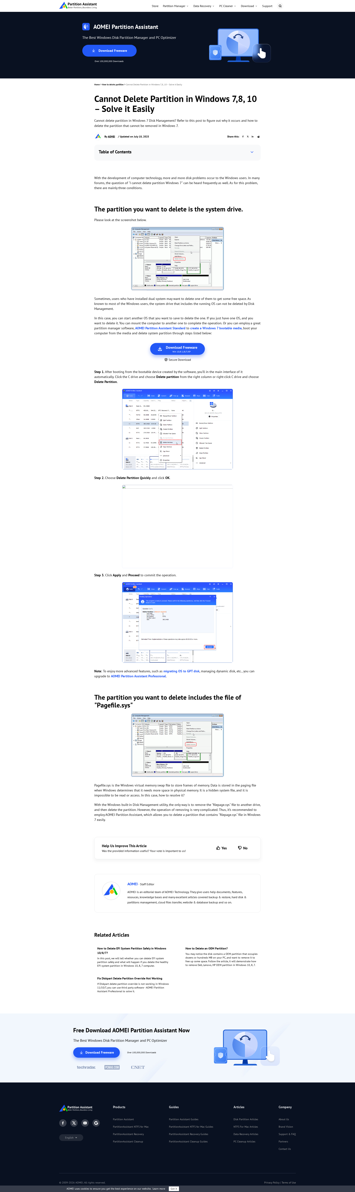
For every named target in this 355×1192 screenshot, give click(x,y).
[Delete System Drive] (177, 430)
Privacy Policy (272, 1182)
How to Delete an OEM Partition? (206, 948)
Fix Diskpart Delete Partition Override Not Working (129, 978)
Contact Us (285, 1149)
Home (97, 84)
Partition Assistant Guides (183, 1119)
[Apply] (177, 623)
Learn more (159, 1188)
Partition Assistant (123, 1119)
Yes (224, 848)
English (69, 1137)
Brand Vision (286, 1126)
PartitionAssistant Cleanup (128, 1141)
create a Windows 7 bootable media (216, 328)
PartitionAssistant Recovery (128, 1134)
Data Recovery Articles (246, 1134)
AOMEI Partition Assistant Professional (138, 676)
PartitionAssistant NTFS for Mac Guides (191, 1126)
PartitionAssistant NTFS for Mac (131, 1126)
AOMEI (111, 136)
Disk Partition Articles (246, 1119)
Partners (283, 1141)
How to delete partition (113, 84)
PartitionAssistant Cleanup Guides (188, 1141)
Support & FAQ (287, 1134)
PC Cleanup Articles (244, 1141)
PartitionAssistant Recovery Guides (188, 1134)
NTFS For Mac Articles (246, 1126)
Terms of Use (289, 1182)
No (245, 848)
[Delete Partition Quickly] (177, 526)
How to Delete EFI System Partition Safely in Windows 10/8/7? (131, 950)
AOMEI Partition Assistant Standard (160, 328)
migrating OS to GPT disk (181, 671)
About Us (284, 1119)
